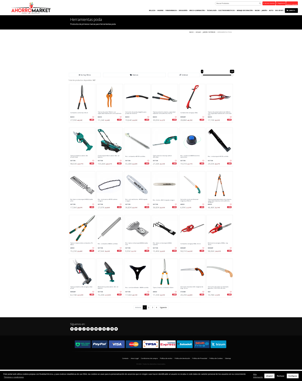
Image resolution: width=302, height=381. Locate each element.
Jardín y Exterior (209, 32)
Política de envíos (166, 358)
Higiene (160, 10)
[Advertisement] (151, 51)
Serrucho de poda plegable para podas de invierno (135, 112)
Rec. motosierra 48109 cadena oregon (107, 200)
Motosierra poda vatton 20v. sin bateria (108, 287)
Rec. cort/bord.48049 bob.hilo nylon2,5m (190, 156)
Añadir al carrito (82, 125)
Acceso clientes (269, 3)
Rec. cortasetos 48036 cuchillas (108, 243)
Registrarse (281, 3)
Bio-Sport (279, 10)
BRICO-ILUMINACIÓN (197, 10)
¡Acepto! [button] (269, 376)
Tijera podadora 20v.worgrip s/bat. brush (81, 287)
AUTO (271, 10)
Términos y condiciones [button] (14, 377)
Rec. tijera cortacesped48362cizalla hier (136, 243)
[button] (134, 75)
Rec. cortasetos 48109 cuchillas (135, 156)
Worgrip (183, 117)
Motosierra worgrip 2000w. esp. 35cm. (218, 243)
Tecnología (211, 10)
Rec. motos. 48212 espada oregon (164, 200)
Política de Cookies (216, 358)
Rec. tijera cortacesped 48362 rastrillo (162, 243)
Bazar (257, 10)
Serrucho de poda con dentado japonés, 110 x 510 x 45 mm (218, 287)
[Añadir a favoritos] (93, 117)
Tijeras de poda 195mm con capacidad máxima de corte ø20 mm (109, 112)
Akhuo (182, 204)
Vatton (72, 160)
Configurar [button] (292, 376)
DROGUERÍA (183, 10)
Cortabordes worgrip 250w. (189, 112)
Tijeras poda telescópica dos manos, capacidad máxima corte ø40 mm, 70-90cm (219, 201)
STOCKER (183, 292)
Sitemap (228, 358)
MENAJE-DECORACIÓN (245, 10)
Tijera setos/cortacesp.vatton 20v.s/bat (162, 156)
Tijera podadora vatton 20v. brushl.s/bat (79, 156)
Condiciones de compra (149, 358)
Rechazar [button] (280, 376)
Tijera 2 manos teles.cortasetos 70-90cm (81, 243)
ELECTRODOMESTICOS (226, 10)
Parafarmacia (171, 10)
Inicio (191, 32)
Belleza (152, 10)
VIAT (209, 292)
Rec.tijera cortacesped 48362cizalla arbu (81, 200)
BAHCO (72, 117)
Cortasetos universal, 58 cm (79, 112)
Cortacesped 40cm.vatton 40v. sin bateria (108, 156)
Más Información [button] (258, 375)
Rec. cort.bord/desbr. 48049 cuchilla (136, 287)
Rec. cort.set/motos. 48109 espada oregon (136, 200)
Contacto (125, 358)
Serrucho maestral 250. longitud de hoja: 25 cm (191, 287)
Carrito (292, 10)
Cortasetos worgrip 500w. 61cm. (190, 243)
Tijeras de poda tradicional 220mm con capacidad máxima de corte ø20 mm (219, 113)
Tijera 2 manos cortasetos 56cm (163, 287)
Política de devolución (182, 358)
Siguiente (163, 307)
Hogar (198, 32)
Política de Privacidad (199, 358)
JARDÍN (264, 10)
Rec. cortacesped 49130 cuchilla (218, 156)
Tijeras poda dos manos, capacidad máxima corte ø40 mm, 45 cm (164, 112)
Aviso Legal (135, 358)
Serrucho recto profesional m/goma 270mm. (189, 200)
